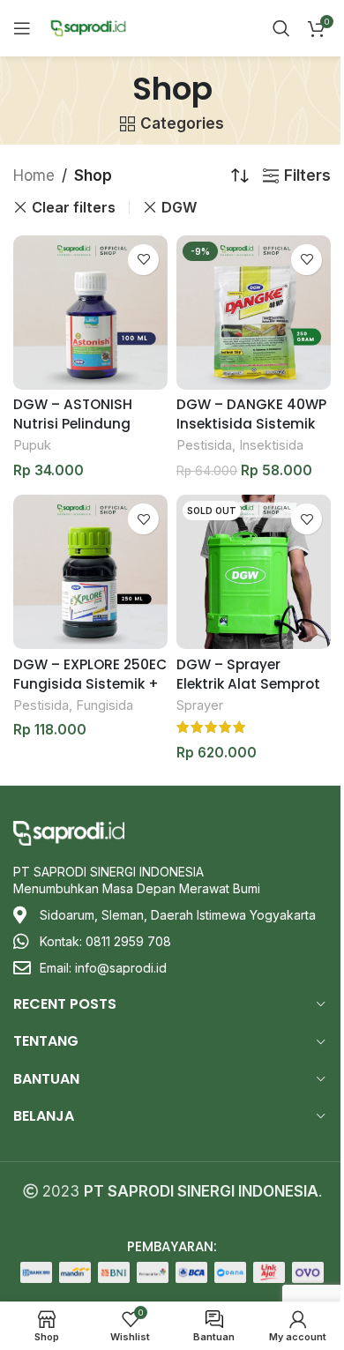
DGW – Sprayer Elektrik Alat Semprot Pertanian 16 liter (248, 683)
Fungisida (104, 705)
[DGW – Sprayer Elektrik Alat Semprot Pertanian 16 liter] (253, 572)
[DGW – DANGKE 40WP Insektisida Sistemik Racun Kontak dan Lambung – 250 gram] (253, 312)
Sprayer (199, 705)
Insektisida (271, 445)
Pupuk (32, 445)
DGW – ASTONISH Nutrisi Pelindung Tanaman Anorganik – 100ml (85, 432)
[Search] (281, 28)
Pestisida (204, 445)
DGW (179, 207)
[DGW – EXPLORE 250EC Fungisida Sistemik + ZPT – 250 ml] (90, 572)
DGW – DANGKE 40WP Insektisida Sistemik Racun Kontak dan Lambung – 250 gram (251, 432)
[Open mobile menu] (22, 28)
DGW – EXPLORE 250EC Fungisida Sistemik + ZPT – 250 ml (90, 683)
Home (34, 175)
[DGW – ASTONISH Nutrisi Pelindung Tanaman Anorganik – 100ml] (90, 312)
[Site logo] (88, 27)
